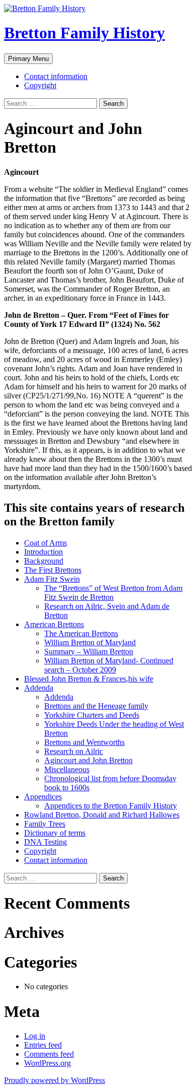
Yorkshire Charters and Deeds (91, 715)
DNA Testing (45, 842)
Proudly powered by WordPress (54, 1080)
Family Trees (44, 824)
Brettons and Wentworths (84, 742)
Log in (34, 1036)
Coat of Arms (45, 542)
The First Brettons (52, 570)
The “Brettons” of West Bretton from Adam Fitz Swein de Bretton (113, 592)
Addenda (38, 688)
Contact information (55, 76)
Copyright (40, 85)
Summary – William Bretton (88, 651)
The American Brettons (81, 633)
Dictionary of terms (54, 833)
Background (43, 561)
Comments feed (49, 1054)
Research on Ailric (73, 751)
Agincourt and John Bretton (88, 760)
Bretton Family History (84, 33)
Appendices (43, 796)
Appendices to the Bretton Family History (110, 805)
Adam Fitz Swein (52, 579)
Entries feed (43, 1045)
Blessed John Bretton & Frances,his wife (88, 678)
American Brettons (54, 624)
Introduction (43, 552)
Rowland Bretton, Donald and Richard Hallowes (101, 814)
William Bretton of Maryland (90, 642)
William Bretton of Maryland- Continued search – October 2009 (108, 665)
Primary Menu (28, 58)
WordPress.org (47, 1063)
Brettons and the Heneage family (96, 706)
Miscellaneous (66, 769)
